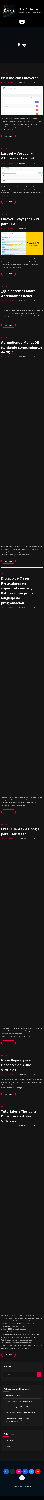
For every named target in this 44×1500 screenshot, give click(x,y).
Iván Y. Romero (30, 9)
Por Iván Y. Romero (7, 82)
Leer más (8, 136)
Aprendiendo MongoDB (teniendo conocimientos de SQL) (21, 347)
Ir (38, 1375)
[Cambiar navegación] (22, 22)
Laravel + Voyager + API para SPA (17, 1407)
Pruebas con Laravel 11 (20, 78)
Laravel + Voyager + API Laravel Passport (20, 1401)
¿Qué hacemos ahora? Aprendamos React (20, 1413)
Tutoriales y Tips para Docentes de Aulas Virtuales (18, 1116)
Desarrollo (4, 73)
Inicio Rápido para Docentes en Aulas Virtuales (16, 1065)
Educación (4, 574)
